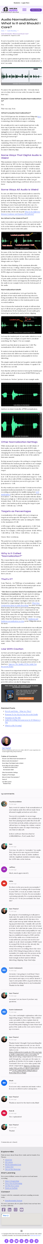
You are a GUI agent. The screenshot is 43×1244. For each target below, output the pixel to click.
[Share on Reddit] (26, 1241)
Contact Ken (9, 1167)
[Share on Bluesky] (16, 1241)
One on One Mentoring (12, 1169)
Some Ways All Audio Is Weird (10, 765)
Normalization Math (8, 769)
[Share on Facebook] (6, 1241)
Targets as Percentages (8, 775)
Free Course (36, 10)
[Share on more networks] (36, 1241)
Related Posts (7, 783)
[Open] (24, 9)
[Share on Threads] (32, 1241)
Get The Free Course (12, 1186)
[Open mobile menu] (21, 1231)
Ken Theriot (6, 748)
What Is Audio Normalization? (10, 761)
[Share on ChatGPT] (22, 1241)
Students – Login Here (21, 3)
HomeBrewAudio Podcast (13, 1200)
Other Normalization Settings (10, 772)
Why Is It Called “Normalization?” (11, 777)
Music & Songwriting (12, 1181)
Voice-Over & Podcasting (13, 1183)
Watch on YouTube (11, 1188)
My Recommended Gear (13, 1164)
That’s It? (4, 779)
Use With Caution (7, 781)
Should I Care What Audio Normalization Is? (14, 758)
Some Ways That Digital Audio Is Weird (12, 763)
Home (2, 31)
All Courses (9, 1162)
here (39, 116)
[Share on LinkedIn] (12, 1241)
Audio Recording (11, 31)
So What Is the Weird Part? (10, 767)
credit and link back (35, 1235)
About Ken (8, 1160)
